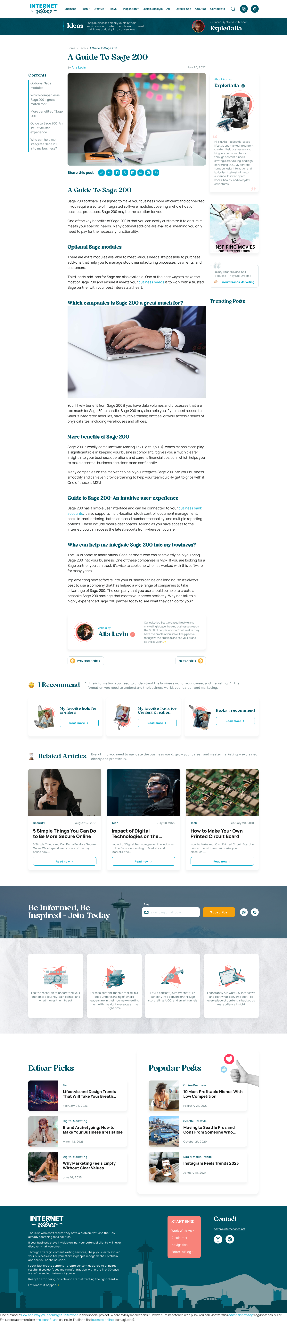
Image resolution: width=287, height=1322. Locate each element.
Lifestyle (99, 9)
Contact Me (217, 9)
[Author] (132, 634)
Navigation (179, 1245)
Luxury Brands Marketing (237, 282)
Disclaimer (179, 1237)
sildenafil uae (48, 1319)
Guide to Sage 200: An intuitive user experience (46, 127)
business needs (151, 282)
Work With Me (181, 1230)
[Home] (43, 8)
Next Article (187, 660)
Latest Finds (183, 9)
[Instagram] (244, 9)
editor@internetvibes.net (229, 1229)
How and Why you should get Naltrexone (49, 1315)
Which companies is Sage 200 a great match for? (45, 99)
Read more (77, 723)
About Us (201, 9)
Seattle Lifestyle (153, 9)
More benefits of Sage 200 (46, 113)
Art (168, 9)
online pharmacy (240, 1315)
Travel (113, 9)
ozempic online (103, 1319)
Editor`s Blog (181, 1252)
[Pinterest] (255, 9)
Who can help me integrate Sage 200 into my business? (44, 143)
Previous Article (89, 660)
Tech (85, 9)
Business (70, 9)
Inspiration (130, 9)
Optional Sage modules (40, 85)
